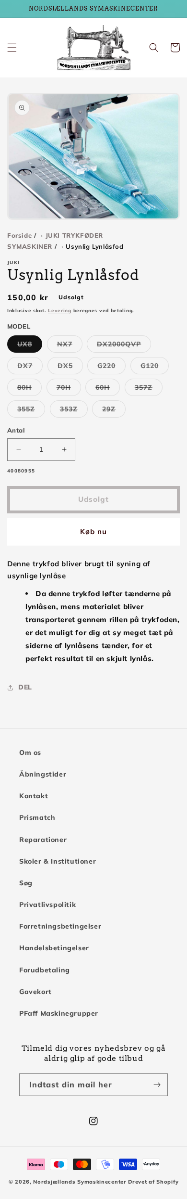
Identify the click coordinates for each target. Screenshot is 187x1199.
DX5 (70, 367)
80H (29, 389)
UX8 (29, 346)
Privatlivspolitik (47, 904)
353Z (74, 411)
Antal (16, 430)
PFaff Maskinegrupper (58, 1013)
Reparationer (43, 839)
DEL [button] (25, 687)
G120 (154, 367)
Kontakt (33, 795)
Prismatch (37, 817)
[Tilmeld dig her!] (156, 1084)
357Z (149, 389)
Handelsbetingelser (54, 948)
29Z (114, 411)
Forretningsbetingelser (60, 926)
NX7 (69, 346)
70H (69, 389)
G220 (111, 367)
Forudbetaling (44, 970)
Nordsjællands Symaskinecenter (79, 1181)
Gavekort (35, 991)
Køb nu (93, 531)
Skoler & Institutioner (57, 861)
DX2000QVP (124, 346)
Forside (19, 235)
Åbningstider (42, 774)
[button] (12, 47)
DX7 (30, 367)
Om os (30, 752)
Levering (59, 310)
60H (107, 389)
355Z (31, 411)
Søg (26, 883)
